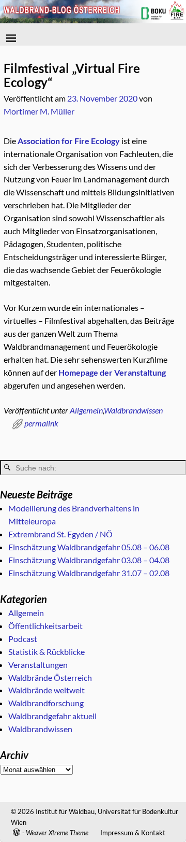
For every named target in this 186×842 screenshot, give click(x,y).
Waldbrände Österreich (50, 677)
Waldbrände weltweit (46, 690)
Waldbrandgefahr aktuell (52, 716)
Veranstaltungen (38, 664)
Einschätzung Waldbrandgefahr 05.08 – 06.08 (88, 547)
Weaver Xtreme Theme (57, 833)
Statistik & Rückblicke (46, 652)
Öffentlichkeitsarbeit (45, 626)
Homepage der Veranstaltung (112, 372)
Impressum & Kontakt (132, 833)
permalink (41, 423)
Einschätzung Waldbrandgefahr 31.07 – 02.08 (88, 573)
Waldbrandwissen (133, 410)
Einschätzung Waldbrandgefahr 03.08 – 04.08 (88, 560)
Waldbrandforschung (46, 703)
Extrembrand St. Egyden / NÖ (60, 534)
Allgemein (86, 410)
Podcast (22, 639)
